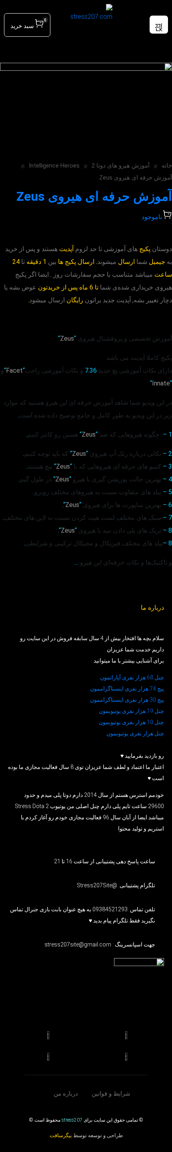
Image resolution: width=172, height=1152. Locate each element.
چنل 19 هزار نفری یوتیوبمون (131, 711)
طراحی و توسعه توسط (86, 1135)
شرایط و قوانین (111, 1093)
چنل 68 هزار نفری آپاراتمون (132, 677)
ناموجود (152, 217)
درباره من (66, 1093)
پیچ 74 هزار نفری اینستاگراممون (127, 688)
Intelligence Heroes (54, 165)
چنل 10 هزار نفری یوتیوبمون (131, 722)
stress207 (72, 1120)
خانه (167, 165)
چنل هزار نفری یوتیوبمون (135, 733)
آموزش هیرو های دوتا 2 (121, 165)
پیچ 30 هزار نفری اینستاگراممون (126, 700)
